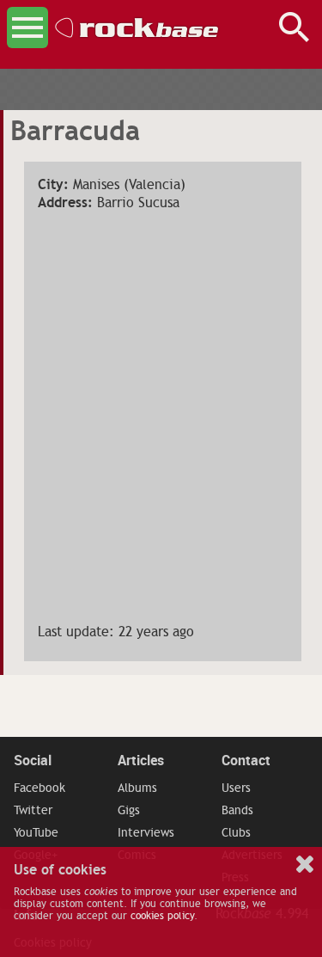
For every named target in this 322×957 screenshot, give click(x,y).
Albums (137, 787)
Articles (141, 760)
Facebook (39, 787)
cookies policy (162, 916)
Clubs (236, 832)
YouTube (36, 832)
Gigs (129, 810)
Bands (237, 810)
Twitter (33, 810)
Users (236, 787)
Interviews (146, 832)
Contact (246, 760)
